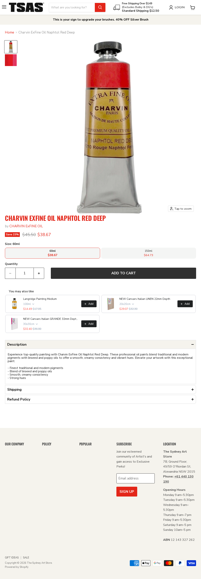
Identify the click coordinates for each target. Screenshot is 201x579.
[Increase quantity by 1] (39, 273)
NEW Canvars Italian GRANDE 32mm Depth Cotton (51, 319)
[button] (100, 344)
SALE (26, 557)
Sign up (127, 491)
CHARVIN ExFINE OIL (26, 226)
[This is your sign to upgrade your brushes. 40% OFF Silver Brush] (100, 20)
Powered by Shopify (16, 567)
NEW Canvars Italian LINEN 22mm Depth (144, 299)
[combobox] (72, 7)
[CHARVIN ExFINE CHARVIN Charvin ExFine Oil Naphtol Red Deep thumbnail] (11, 47)
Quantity (11, 264)
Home (9, 32)
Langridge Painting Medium (40, 299)
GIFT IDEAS (12, 557)
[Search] (100, 7)
